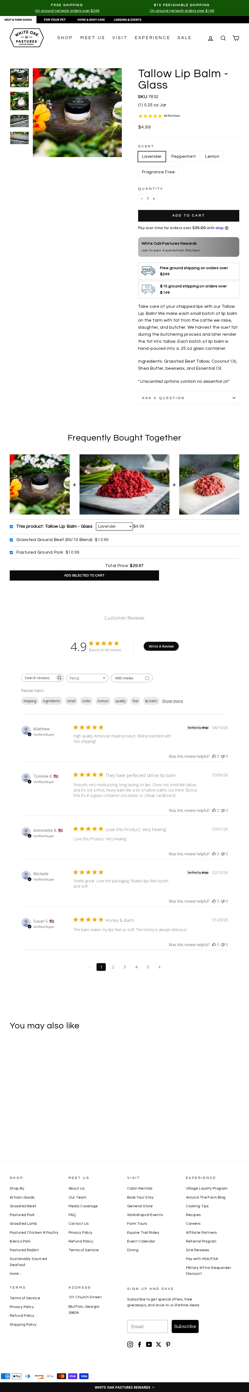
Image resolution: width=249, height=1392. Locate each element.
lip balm (151, 701)
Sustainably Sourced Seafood (28, 1262)
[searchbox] (38, 678)
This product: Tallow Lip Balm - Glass (54, 526)
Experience (152, 37)
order (86, 701)
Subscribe (185, 1326)
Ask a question (163, 398)
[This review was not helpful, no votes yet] (222, 756)
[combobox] (87, 678)
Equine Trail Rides (143, 1232)
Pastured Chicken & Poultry (34, 1232)
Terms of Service (84, 1250)
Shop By (17, 1188)
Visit (119, 37)
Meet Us (92, 37)
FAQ (72, 1215)
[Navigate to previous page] (89, 967)
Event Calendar (141, 1241)
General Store (140, 1206)
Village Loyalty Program (207, 1188)
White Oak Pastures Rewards (169, 243)
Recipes (193, 1215)
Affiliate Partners (201, 1232)
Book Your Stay (140, 1197)
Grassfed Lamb (23, 1223)
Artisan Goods (22, 1197)
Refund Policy (81, 1241)
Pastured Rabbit (24, 1250)
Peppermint (183, 156)
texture (103, 701)
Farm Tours (137, 1223)
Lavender (152, 156)
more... (15, 1273)
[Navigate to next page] (159, 967)
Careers (193, 1223)
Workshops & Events (145, 1215)
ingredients (51, 701)
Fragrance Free (158, 172)
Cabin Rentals (139, 1188)
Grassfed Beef (23, 1206)
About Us (77, 1188)
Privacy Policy (81, 1232)
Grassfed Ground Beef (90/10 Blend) (54, 539)
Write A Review (161, 646)
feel (135, 701)
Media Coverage (83, 1206)
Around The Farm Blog (206, 1197)
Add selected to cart (84, 575)
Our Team (78, 1197)
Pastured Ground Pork (39, 552)
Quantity (151, 189)
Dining (133, 1250)
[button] (124, 1387)
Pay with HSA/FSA (202, 1259)
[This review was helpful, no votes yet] (214, 756)
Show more (172, 701)
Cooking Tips (197, 1206)
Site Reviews (197, 1250)
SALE (185, 37)
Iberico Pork (20, 1241)
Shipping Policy (23, 1324)
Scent (146, 146)
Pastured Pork (22, 1215)
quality (121, 701)
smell (71, 701)
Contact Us (79, 1223)
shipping (29, 701)
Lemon (212, 156)
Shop (65, 37)
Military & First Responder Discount (208, 1270)
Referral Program (201, 1241)
